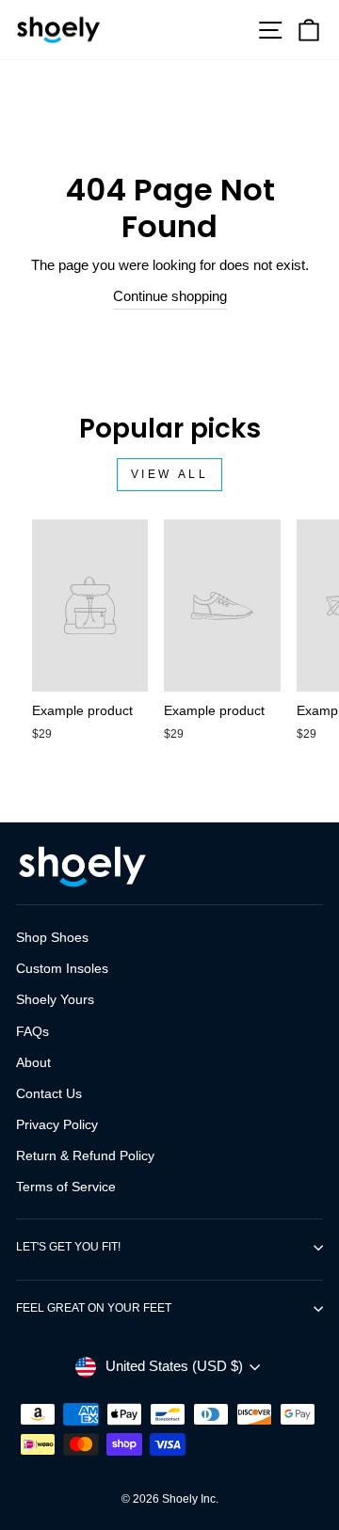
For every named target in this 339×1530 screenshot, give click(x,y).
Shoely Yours (55, 1000)
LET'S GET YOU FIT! (68, 1246)
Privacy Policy (57, 1125)
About (33, 1063)
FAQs (32, 1032)
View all (170, 474)
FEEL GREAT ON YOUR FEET (93, 1307)
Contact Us (49, 1094)
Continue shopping (170, 296)
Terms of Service (66, 1187)
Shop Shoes (52, 938)
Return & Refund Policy (85, 1156)
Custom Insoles (62, 969)
